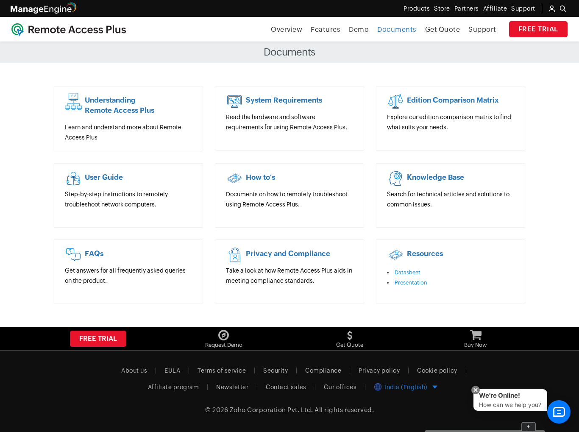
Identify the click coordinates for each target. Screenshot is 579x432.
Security (275, 370)
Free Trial (98, 338)
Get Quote (442, 29)
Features (325, 29)
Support (482, 29)
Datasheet (407, 272)
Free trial (538, 29)
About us (134, 370)
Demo (359, 29)
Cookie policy (437, 370)
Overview (286, 29)
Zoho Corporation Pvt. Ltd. (271, 409)
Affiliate (495, 8)
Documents (397, 29)
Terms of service (222, 370)
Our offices (340, 387)
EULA (172, 370)
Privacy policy (379, 370)
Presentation (411, 282)
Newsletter (232, 387)
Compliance (323, 370)
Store (442, 8)
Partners (466, 8)
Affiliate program (173, 387)
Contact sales (286, 387)
